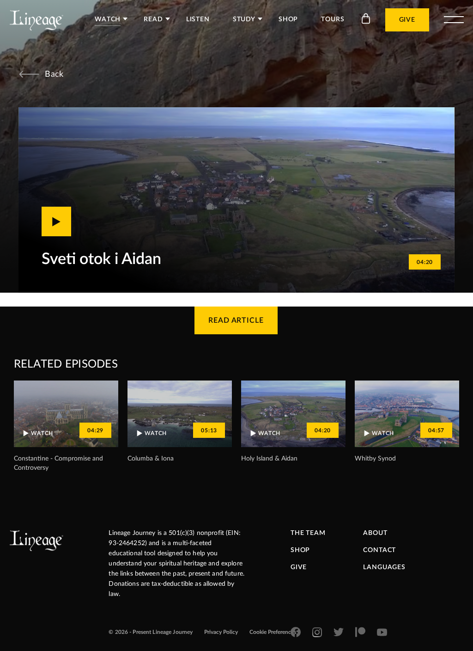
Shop (288, 19)
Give (407, 20)
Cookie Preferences (272, 632)
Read (153, 19)
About (375, 533)
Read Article (236, 320)
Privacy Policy (221, 632)
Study (244, 19)
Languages (384, 567)
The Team (308, 533)
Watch (108, 19)
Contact (379, 550)
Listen (198, 19)
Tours (332, 19)
